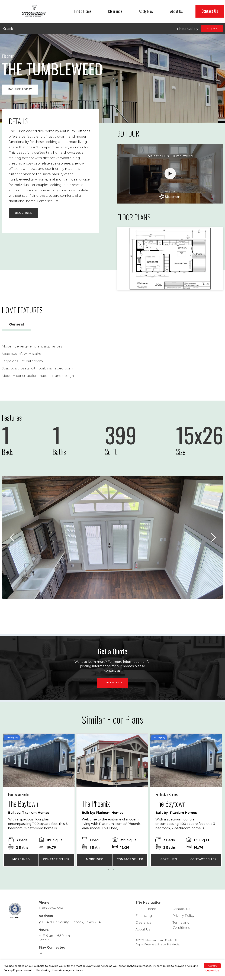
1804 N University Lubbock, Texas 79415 (72, 922)
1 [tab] (109, 870)
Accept (212, 965)
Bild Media (172, 944)
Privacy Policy (183, 916)
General (16, 324)
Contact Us (210, 11)
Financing (144, 916)
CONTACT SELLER (56, 859)
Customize (212, 970)
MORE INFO (21, 859)
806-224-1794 (52, 908)
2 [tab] (114, 870)
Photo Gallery (187, 29)
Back (8, 29)
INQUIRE (212, 28)
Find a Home (82, 11)
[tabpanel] (39, 800)
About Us (176, 11)
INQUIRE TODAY (20, 89)
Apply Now (146, 11)
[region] (112, 968)
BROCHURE (23, 212)
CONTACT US (112, 682)
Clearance (115, 11)
